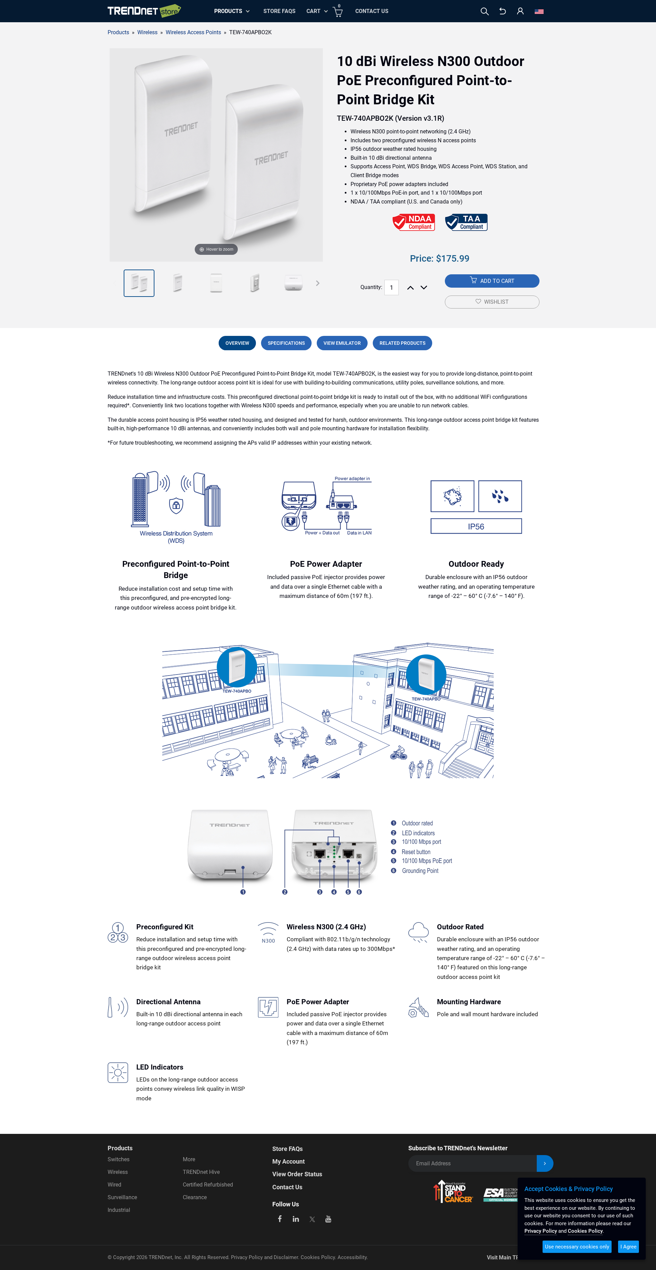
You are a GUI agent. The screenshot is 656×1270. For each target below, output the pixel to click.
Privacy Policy (540, 1231)
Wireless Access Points (193, 32)
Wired (114, 1184)
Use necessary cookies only (577, 1247)
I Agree (628, 1247)
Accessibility (352, 1257)
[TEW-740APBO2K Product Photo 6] (293, 283)
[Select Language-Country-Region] (539, 11)
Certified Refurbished (208, 1184)
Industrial (119, 1210)
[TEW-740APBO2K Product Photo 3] (177, 283)
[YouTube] (329, 1218)
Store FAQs (279, 11)
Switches (118, 1159)
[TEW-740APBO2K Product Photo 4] (216, 283)
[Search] (485, 11)
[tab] (237, 343)
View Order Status (297, 1174)
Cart (313, 11)
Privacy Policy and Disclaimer (264, 1257)
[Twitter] (312, 1218)
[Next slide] (318, 283)
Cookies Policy (318, 1257)
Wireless (118, 1172)
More (189, 1159)
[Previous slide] (115, 283)
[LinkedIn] (296, 1218)
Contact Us (371, 11)
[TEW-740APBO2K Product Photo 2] (139, 283)
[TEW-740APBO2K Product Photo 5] (255, 283)
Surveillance (122, 1197)
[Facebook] (280, 1218)
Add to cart (497, 281)
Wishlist (496, 302)
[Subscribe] (545, 1163)
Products (118, 32)
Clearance (195, 1197)
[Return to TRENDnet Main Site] (502, 11)
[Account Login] (520, 11)
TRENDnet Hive (201, 1172)
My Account (288, 1161)
